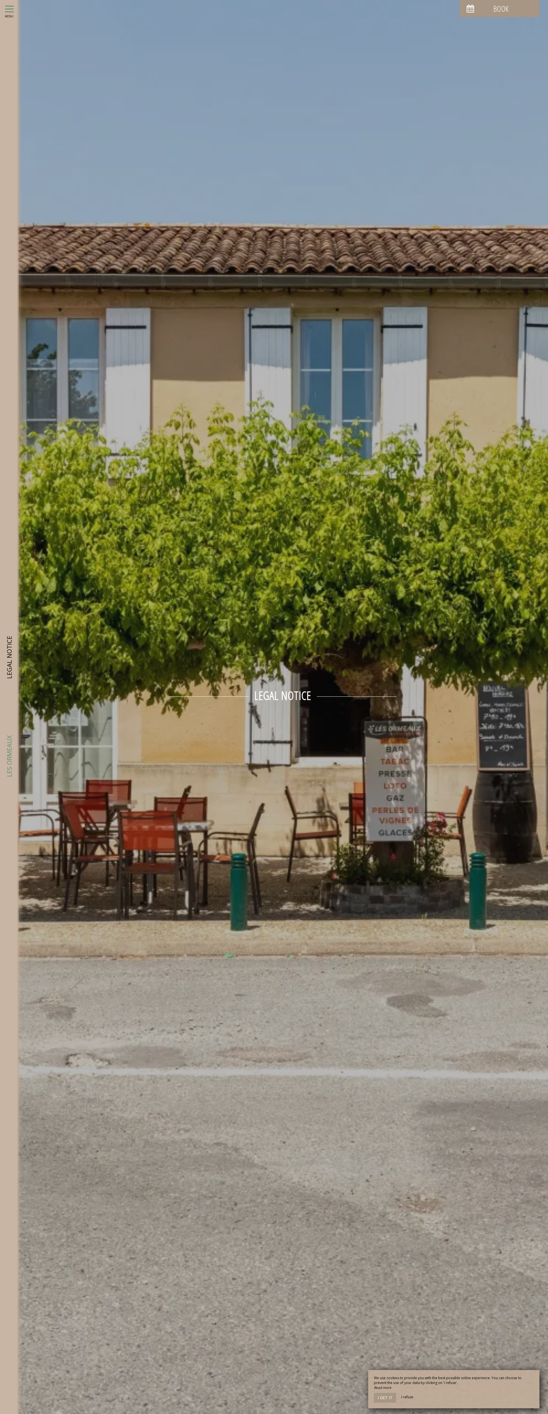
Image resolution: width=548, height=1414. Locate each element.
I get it (385, 1397)
